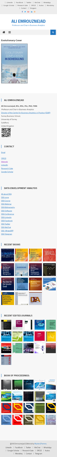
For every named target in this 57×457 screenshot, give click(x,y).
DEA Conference (7, 214)
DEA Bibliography (8, 207)
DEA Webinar (6, 204)
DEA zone (5, 197)
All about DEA (6, 194)
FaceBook (19, 2)
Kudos (41, 5)
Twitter (28, 2)
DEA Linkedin (6, 217)
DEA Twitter (5, 224)
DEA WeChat (6, 227)
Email (3, 152)
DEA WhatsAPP (7, 230)
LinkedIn (4, 165)
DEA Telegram (6, 234)
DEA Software (6, 210)
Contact (23, 8)
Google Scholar (8, 5)
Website (4, 161)
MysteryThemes (40, 443)
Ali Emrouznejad (28, 21)
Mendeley (50, 5)
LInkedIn (10, 2)
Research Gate (22, 5)
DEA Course (5, 200)
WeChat (37, 2)
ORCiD (33, 5)
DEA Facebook (7, 220)
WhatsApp (47, 2)
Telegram (33, 8)
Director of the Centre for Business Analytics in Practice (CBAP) (25, 112)
